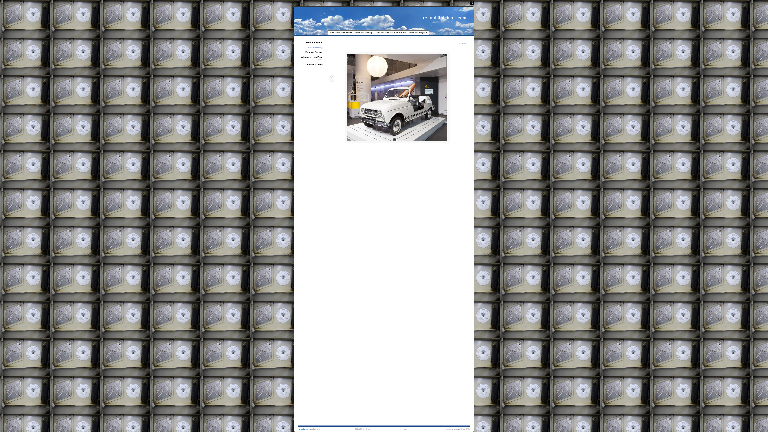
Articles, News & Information (391, 32)
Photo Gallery (315, 47)
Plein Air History (363, 32)
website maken (314, 429)
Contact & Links (314, 64)
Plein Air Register (418, 32)
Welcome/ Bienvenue (341, 32)
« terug (462, 43)
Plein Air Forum (314, 42)
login (405, 429)
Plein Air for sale (314, 52)
